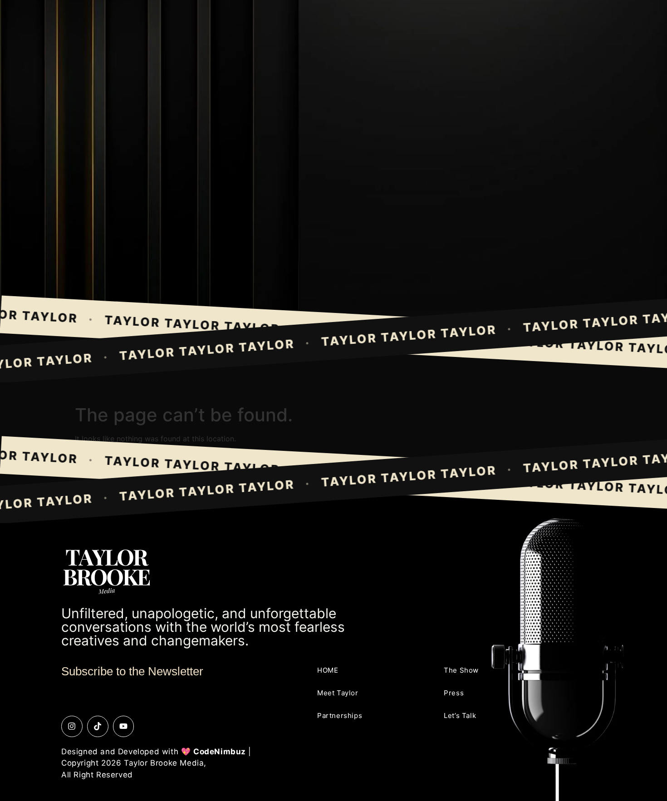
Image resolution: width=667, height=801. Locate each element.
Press (454, 693)
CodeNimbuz (219, 751)
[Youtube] (123, 726)
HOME (327, 670)
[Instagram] (72, 726)
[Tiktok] (97, 726)
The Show (461, 670)
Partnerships (339, 715)
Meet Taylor (337, 693)
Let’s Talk (460, 715)
